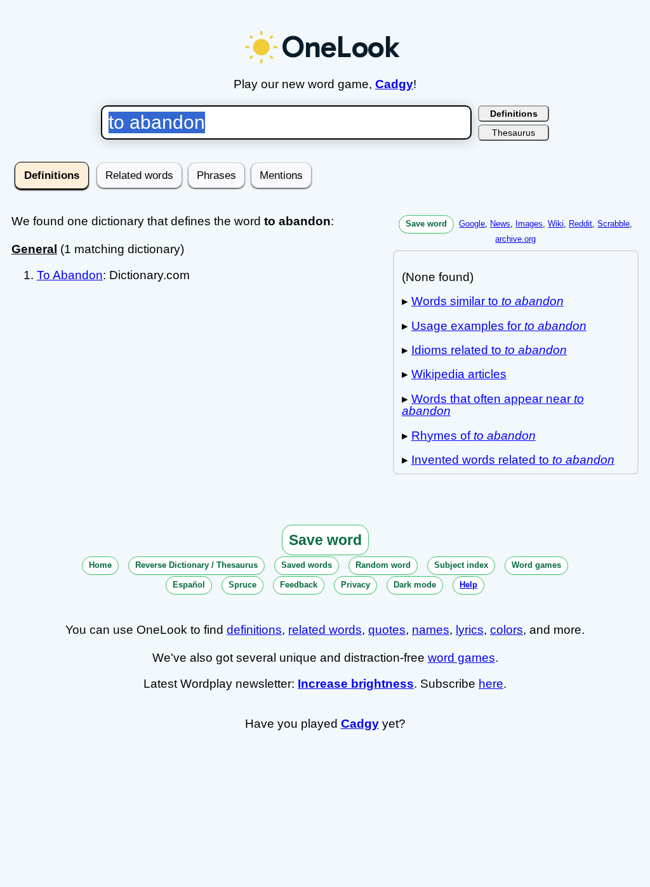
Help (468, 584)
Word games (536, 565)
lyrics (470, 629)
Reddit (580, 223)
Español (189, 584)
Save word (426, 223)
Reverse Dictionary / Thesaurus (196, 565)
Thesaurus (513, 133)
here (491, 683)
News (500, 223)
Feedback (298, 584)
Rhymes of (473, 435)
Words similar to (487, 301)
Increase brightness (356, 683)
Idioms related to (489, 350)
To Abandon (70, 275)
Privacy (355, 584)
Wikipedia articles (459, 374)
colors (506, 629)
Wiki (556, 223)
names (430, 629)
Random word (383, 565)
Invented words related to (512, 459)
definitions (254, 629)
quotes (387, 629)
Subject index (461, 565)
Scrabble (613, 223)
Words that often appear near (493, 404)
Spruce (242, 584)
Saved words (306, 565)
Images (529, 223)
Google (472, 223)
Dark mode (415, 584)
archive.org (515, 239)
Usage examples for (499, 325)
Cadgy (394, 84)
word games (461, 657)
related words (325, 629)
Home (100, 565)
